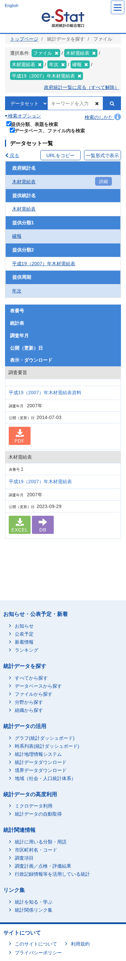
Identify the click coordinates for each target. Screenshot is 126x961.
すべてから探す (31, 678)
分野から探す (29, 702)
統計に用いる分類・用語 (41, 841)
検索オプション (24, 115)
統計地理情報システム (38, 754)
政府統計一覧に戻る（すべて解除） (81, 87)
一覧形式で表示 (102, 155)
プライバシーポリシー (38, 952)
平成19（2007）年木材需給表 (43, 263)
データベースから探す (38, 686)
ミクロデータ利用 (33, 806)
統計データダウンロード (41, 762)
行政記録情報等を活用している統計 (52, 874)
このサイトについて (36, 944)
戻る (13, 155)
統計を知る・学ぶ (33, 902)
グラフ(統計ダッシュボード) (45, 738)
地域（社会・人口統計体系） (45, 778)
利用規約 (80, 944)
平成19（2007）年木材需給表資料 (45, 392)
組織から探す (29, 710)
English (11, 6)
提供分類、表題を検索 (34, 124)
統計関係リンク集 (33, 910)
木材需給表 (24, 181)
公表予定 (24, 634)
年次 (17, 290)
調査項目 (24, 858)
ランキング (26, 650)
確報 (17, 236)
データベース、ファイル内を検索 (49, 130)
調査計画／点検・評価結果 (43, 866)
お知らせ (24, 626)
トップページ (24, 39)
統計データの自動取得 (38, 814)
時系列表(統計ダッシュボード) (47, 746)
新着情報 (24, 642)
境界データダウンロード (41, 770)
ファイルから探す (33, 694)
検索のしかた (99, 117)
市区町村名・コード (36, 850)
